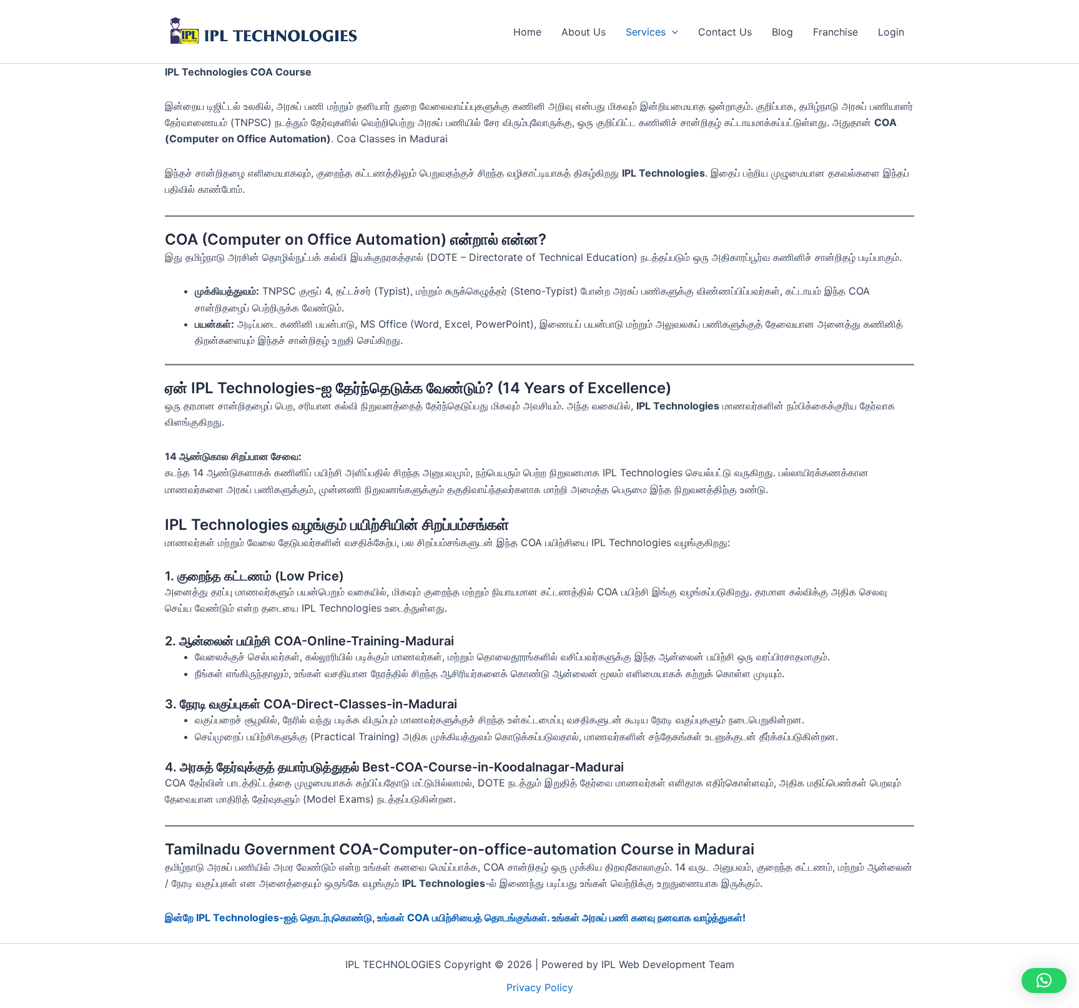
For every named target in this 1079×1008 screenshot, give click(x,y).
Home (527, 32)
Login (891, 32)
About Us (583, 32)
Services (646, 32)
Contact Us (725, 32)
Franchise (835, 32)
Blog (782, 32)
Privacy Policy (539, 987)
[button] (672, 32)
